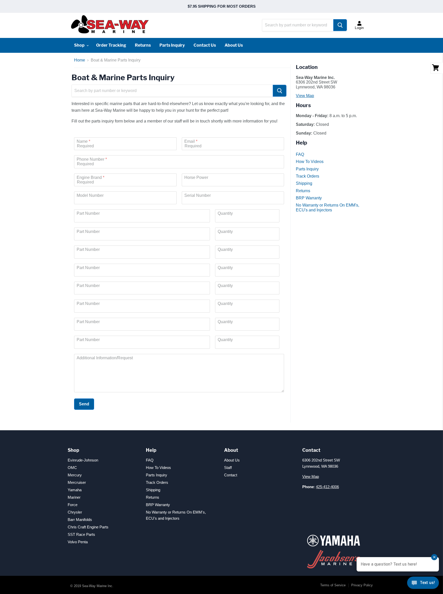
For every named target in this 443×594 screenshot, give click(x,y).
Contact (230, 475)
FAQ (300, 154)
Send (84, 404)
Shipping (304, 183)
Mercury (75, 475)
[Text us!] (423, 583)
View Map (305, 96)
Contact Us (205, 45)
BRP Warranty (309, 198)
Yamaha (75, 490)
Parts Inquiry (172, 45)
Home (79, 60)
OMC (72, 467)
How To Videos (310, 161)
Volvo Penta (78, 542)
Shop (79, 45)
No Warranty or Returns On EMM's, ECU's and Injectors (327, 207)
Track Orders (307, 176)
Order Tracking (111, 45)
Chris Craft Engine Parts (88, 527)
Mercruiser (77, 482)
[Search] (340, 25)
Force (72, 505)
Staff (228, 467)
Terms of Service (333, 585)
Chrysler (75, 512)
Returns (143, 45)
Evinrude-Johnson (83, 460)
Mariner (74, 497)
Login (359, 28)
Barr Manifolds (80, 519)
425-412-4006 (327, 487)
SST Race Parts (81, 534)
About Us (234, 45)
